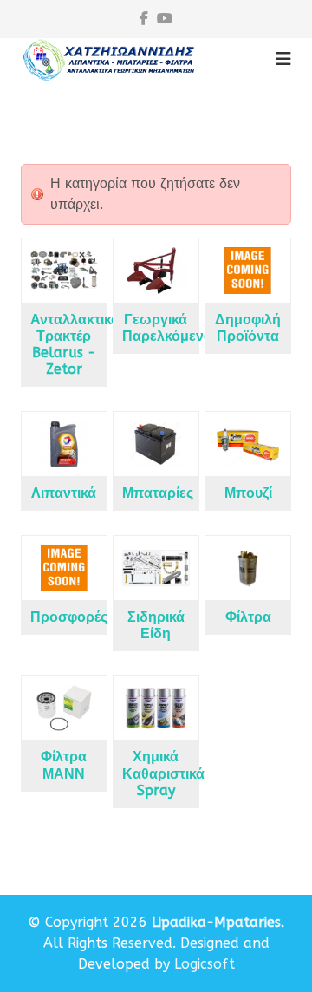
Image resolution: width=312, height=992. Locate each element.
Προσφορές (68, 617)
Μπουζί (248, 493)
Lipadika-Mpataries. (218, 922)
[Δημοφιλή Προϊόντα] (248, 270)
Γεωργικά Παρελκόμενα (167, 327)
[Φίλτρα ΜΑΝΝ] (64, 708)
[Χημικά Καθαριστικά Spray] (156, 708)
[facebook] (144, 18)
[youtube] (164, 18)
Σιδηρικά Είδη (156, 625)
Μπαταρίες (157, 493)
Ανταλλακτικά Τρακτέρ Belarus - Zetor (75, 344)
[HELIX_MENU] (283, 59)
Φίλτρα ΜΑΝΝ (64, 764)
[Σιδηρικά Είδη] (156, 568)
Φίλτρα (248, 617)
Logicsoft (204, 964)
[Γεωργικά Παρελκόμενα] (156, 270)
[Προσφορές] (64, 568)
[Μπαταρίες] (156, 444)
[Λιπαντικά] (64, 444)
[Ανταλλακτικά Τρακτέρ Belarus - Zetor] (64, 270)
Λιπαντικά (63, 493)
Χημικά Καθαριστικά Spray (163, 773)
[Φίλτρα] (248, 568)
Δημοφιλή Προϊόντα (248, 327)
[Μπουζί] (248, 444)
